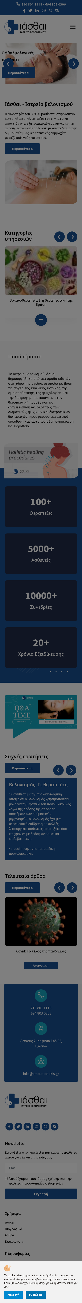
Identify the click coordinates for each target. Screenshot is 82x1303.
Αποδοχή (13, 1295)
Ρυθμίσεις (35, 1295)
